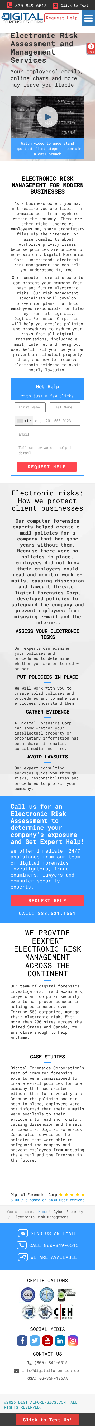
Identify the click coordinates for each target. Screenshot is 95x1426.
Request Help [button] (62, 17)
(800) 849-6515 (51, 1362)
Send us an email (54, 1233)
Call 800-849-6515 (54, 1245)
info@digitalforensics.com (51, 1370)
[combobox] (24, 420)
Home (42, 1211)
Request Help (47, 466)
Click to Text (74, 5)
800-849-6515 (31, 5)
